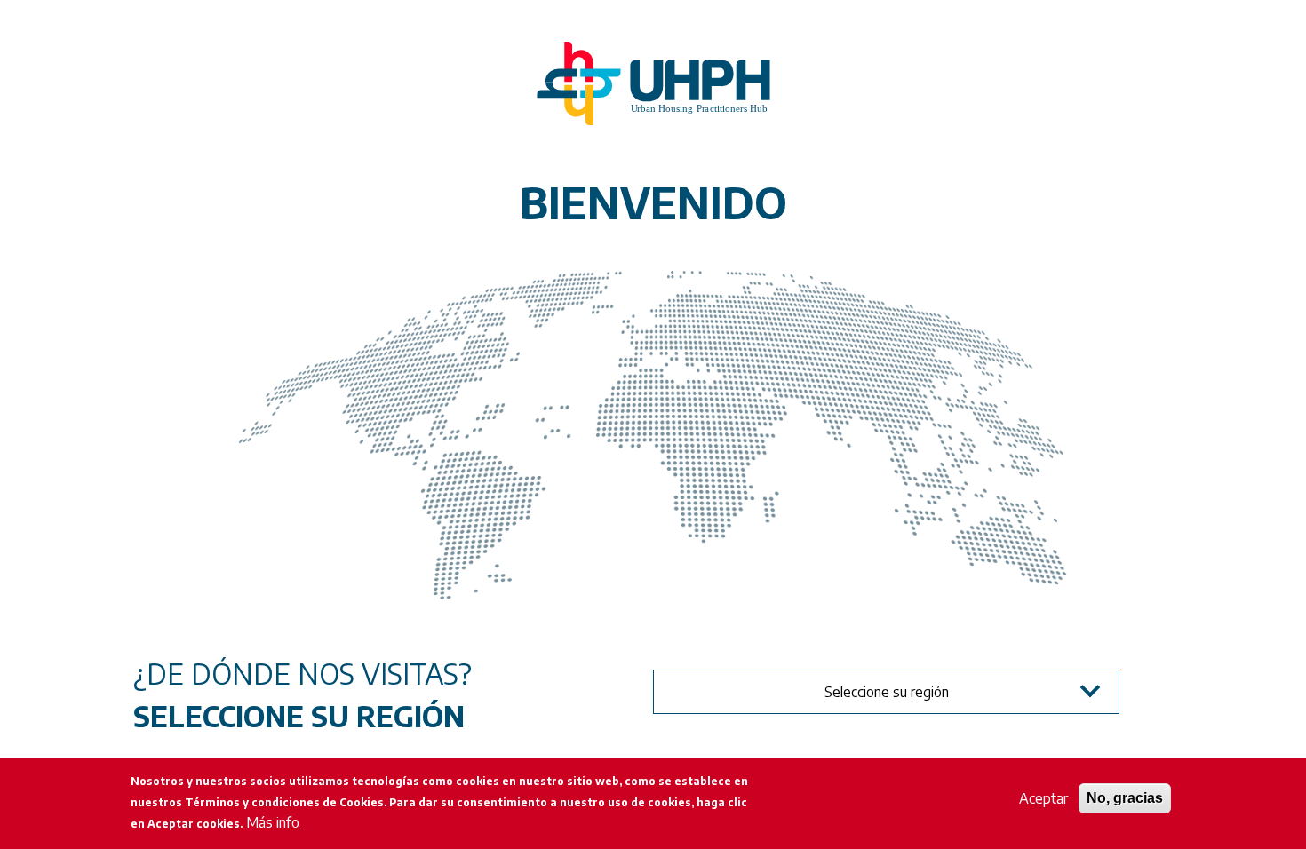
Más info (272, 822)
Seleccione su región (886, 692)
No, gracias (1125, 797)
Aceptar (1043, 798)
